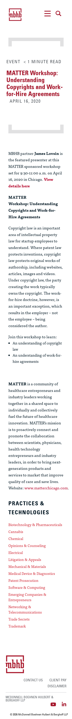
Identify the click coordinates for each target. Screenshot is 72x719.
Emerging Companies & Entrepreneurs (27, 597)
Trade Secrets (19, 619)
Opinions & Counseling (27, 545)
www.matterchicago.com (46, 488)
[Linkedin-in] (63, 704)
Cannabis (15, 531)
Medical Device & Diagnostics (31, 573)
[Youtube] (53, 704)
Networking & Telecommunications (25, 609)
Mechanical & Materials (27, 566)
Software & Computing (26, 587)
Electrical (15, 552)
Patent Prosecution (23, 580)
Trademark (17, 626)
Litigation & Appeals (24, 559)
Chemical (15, 538)
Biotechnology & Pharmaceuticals (35, 524)
